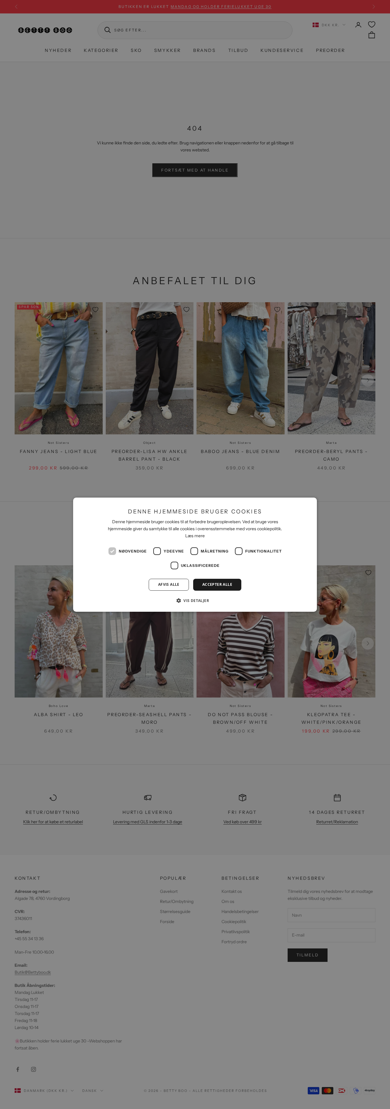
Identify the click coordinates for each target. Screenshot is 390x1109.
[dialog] (195, 554)
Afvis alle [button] (168, 584)
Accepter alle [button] (217, 584)
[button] (195, 600)
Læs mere (195, 535)
